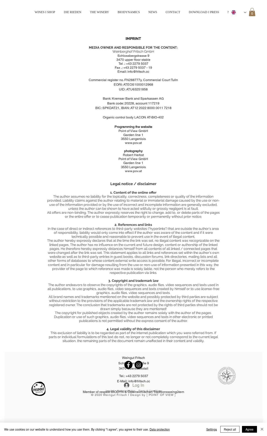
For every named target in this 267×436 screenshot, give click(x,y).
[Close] (261, 429)
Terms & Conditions (149, 391)
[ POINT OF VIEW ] (161, 395)
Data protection (160, 429)
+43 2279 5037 (137, 64)
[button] (252, 12)
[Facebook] (128, 365)
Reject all (230, 429)
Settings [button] (211, 429)
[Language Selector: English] (238, 12)
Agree (249, 429)
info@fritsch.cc (138, 72)
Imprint (111, 391)
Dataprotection (127, 391)
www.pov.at (133, 143)
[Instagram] (139, 365)
